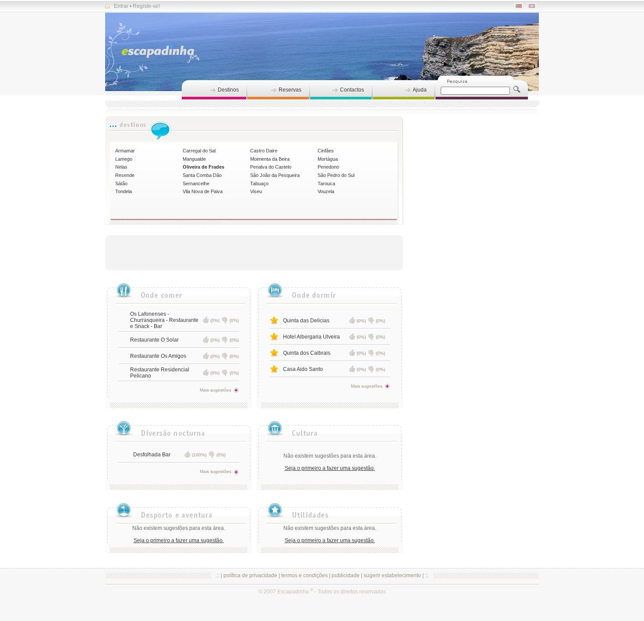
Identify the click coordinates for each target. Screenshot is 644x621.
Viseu (256, 191)
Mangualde (194, 159)
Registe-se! (146, 6)
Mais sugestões (215, 390)
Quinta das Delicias (306, 321)
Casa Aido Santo (303, 369)
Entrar (121, 6)
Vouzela (326, 191)
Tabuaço (259, 183)
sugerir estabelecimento (392, 575)
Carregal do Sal (199, 150)
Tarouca (326, 183)
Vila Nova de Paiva (203, 191)
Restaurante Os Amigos (158, 356)
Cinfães (326, 150)
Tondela (123, 191)
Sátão (121, 183)
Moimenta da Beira (270, 159)
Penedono (328, 166)
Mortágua (328, 159)
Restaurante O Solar (154, 340)
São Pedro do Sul (336, 175)
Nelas (121, 166)
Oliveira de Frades (203, 166)
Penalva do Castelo (270, 166)
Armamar (125, 150)
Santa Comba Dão (202, 175)
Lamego (123, 159)
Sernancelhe (196, 183)
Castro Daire (263, 150)
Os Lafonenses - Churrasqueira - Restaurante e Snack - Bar (164, 320)
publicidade (346, 575)
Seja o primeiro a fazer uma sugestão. (330, 468)
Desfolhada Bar (151, 455)
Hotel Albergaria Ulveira (311, 337)
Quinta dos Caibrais (306, 353)
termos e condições (304, 575)
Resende (124, 175)
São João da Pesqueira (275, 175)
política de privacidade (250, 575)
